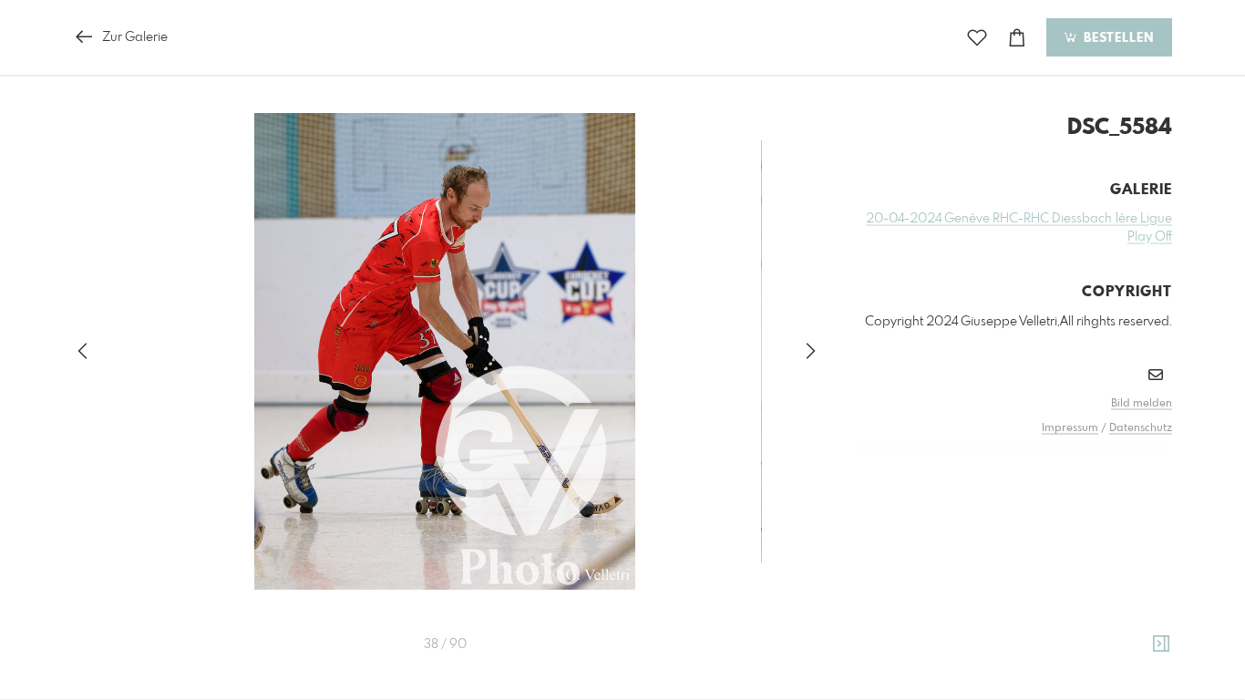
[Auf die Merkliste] (977, 38)
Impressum (1070, 428)
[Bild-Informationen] (1161, 644)
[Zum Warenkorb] (1017, 38)
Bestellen (1116, 38)
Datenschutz (1140, 428)
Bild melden (1141, 403)
